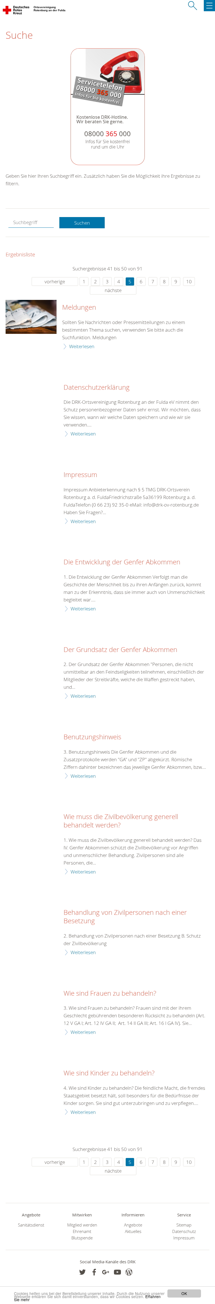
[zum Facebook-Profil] (82, 1272)
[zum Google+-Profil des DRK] (105, 1272)
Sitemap (183, 1225)
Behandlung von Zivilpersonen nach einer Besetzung (125, 916)
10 (189, 281)
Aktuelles (133, 1231)
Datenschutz (184, 1231)
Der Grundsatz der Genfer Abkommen (120, 650)
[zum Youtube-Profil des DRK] (117, 1272)
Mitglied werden (82, 1225)
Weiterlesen (81, 346)
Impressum (80, 475)
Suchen (82, 223)
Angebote (133, 1225)
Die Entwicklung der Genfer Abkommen (122, 562)
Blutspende (82, 1238)
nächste (113, 290)
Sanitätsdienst (31, 1225)
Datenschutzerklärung (97, 387)
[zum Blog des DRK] (128, 1272)
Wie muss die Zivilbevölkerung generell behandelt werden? (121, 821)
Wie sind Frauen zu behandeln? (110, 993)
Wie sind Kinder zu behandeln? (109, 1073)
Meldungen (79, 307)
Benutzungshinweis (92, 737)
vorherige (55, 281)
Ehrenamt (82, 1231)
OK (184, 1293)
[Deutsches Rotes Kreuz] (16, 11)
